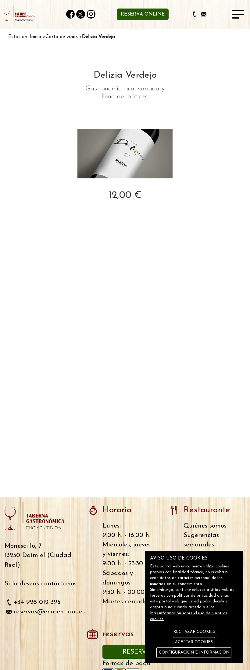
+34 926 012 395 (37, 602)
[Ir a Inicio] (22, 14)
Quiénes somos (205, 526)
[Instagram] (91, 14)
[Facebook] (70, 14)
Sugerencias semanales (201, 540)
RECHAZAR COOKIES (194, 632)
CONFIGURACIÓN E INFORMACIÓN (194, 652)
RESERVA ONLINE (143, 14)
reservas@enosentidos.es (49, 612)
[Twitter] (80, 14)
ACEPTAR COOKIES (194, 642)
